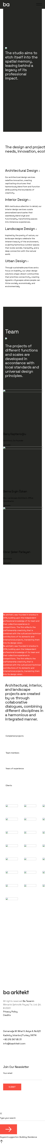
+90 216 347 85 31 (12, 1039)
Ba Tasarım (28, 1001)
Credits (7, 1015)
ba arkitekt (16, 992)
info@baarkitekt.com (14, 1043)
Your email (7, 1073)
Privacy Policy (10, 1011)
